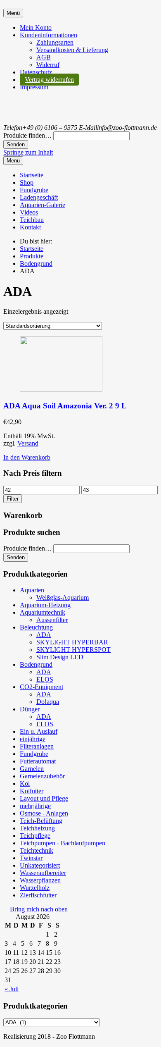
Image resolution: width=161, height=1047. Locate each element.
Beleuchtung (36, 627)
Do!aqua (47, 701)
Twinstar (31, 857)
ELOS (44, 679)
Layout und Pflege (44, 798)
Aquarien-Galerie (42, 204)
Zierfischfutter (38, 895)
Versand (27, 443)
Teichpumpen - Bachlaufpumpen (62, 843)
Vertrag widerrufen (49, 79)
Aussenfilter (52, 619)
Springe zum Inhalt (28, 152)
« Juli (12, 988)
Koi (25, 783)
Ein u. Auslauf (38, 731)
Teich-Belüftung (41, 820)
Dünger (30, 709)
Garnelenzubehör (42, 776)
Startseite (31, 175)
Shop (26, 182)
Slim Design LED (59, 657)
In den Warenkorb (26, 457)
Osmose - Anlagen (44, 813)
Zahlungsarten (54, 42)
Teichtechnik (36, 850)
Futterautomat (38, 761)
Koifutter (31, 790)
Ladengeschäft (39, 197)
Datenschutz (36, 72)
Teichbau (32, 219)
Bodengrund (36, 664)
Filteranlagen (37, 746)
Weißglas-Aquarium (62, 597)
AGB (43, 57)
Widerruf (47, 64)
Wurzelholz (35, 887)
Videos (29, 212)
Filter (13, 499)
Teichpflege (35, 835)
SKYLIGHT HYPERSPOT (73, 649)
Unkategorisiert (40, 865)
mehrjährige (35, 805)
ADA (43, 634)
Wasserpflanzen (40, 880)
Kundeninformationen (48, 34)
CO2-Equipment (41, 686)
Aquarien (32, 590)
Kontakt (30, 227)
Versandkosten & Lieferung (72, 49)
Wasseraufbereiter (43, 872)
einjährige (32, 738)
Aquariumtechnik (42, 612)
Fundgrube (34, 189)
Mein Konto (36, 27)
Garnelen (32, 768)
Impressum (34, 87)
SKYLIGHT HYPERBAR (72, 642)
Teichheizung (37, 828)
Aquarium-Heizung (45, 604)
